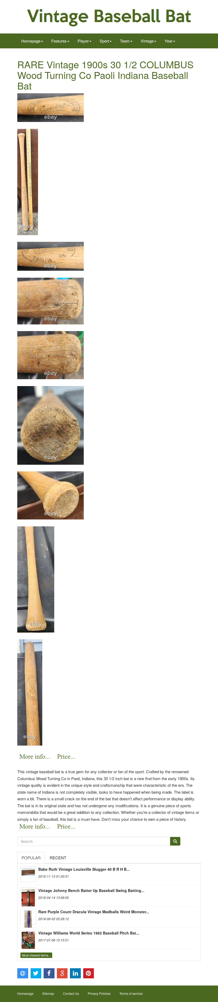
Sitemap (48, 993)
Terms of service (131, 993)
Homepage (30, 41)
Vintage (147, 41)
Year (169, 41)
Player (83, 41)
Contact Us (71, 993)
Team (125, 41)
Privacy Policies (99, 993)
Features (59, 41)
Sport (104, 41)
